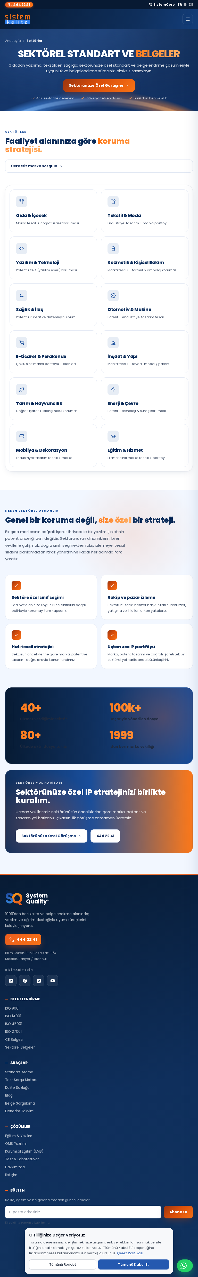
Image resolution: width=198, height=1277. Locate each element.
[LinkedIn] (10, 980)
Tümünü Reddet (62, 1264)
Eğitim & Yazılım (18, 1135)
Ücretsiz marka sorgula (34, 166)
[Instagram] (38, 980)
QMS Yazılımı (16, 1143)
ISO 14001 (13, 1016)
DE (191, 4)
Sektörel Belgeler (20, 1047)
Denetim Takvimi (19, 1111)
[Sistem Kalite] (17, 19)
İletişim (11, 1174)
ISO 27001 (13, 1031)
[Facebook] (24, 980)
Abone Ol (178, 1212)
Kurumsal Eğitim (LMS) (24, 1151)
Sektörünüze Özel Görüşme (96, 85)
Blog (9, 1095)
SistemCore (164, 4)
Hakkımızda (15, 1167)
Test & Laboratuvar (22, 1159)
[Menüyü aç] (188, 19)
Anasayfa (13, 40)
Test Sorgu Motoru (21, 1079)
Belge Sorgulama (20, 1103)
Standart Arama (19, 1072)
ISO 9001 (12, 1008)
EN (185, 4)
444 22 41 (21, 4)
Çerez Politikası (130, 1253)
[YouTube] (52, 980)
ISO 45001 (13, 1023)
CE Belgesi (14, 1039)
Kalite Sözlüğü (17, 1087)
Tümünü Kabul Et (133, 1264)
